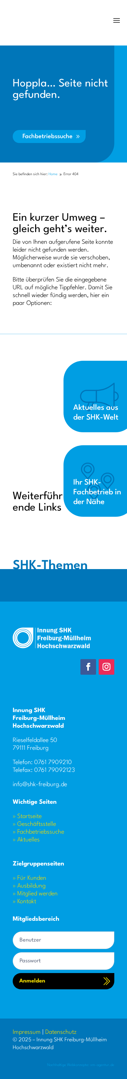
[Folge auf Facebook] (88, 667)
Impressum (27, 1032)
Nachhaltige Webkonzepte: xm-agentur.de (80, 1065)
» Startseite (27, 816)
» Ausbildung (29, 886)
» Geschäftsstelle (34, 824)
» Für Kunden (29, 878)
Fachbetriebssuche (47, 136)
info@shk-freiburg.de (40, 784)
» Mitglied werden (35, 894)
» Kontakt (24, 901)
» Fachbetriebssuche (38, 832)
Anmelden (32, 981)
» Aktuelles (26, 840)
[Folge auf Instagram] (106, 667)
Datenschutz (61, 1032)
